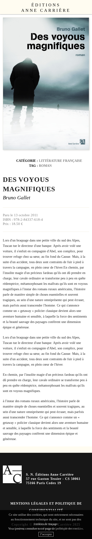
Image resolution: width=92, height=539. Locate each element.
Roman (45, 165)
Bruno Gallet (16, 197)
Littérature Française (60, 161)
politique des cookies (69, 528)
